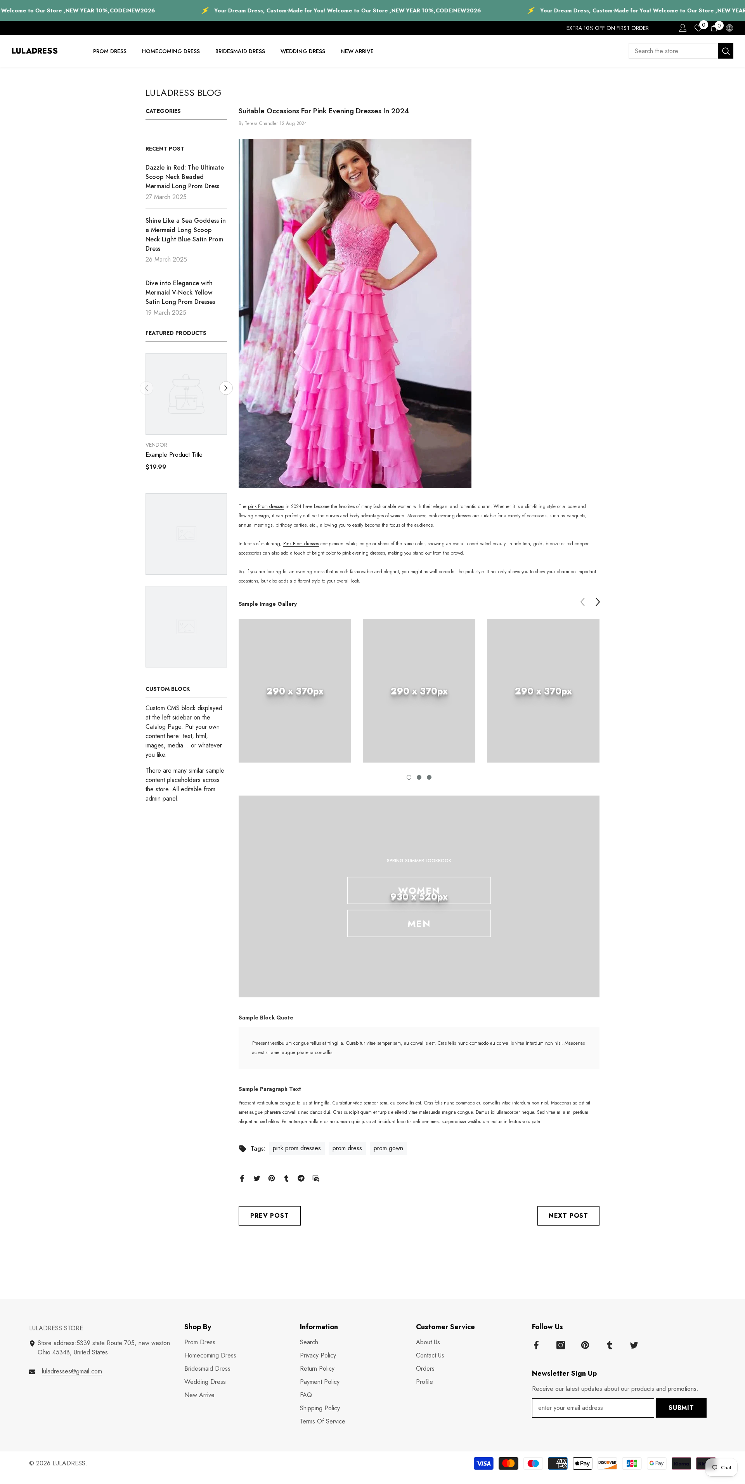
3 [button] (429, 777)
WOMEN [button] (419, 890)
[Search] (681, 51)
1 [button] (409, 777)
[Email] (315, 1177)
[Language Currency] (729, 28)
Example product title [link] (192, 455)
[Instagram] (560, 1345)
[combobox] (673, 51)
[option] (204, 415)
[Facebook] (242, 1177)
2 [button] (419, 777)
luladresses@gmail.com (72, 1371)
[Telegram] (301, 1177)
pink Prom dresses (266, 506)
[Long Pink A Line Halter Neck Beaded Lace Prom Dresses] (419, 313)
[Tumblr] (286, 1177)
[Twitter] (256, 1177)
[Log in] (683, 28)
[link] (295, 691)
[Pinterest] (271, 1177)
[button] (146, 388)
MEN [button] (419, 923)
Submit (681, 1407)
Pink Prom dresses (301, 543)
